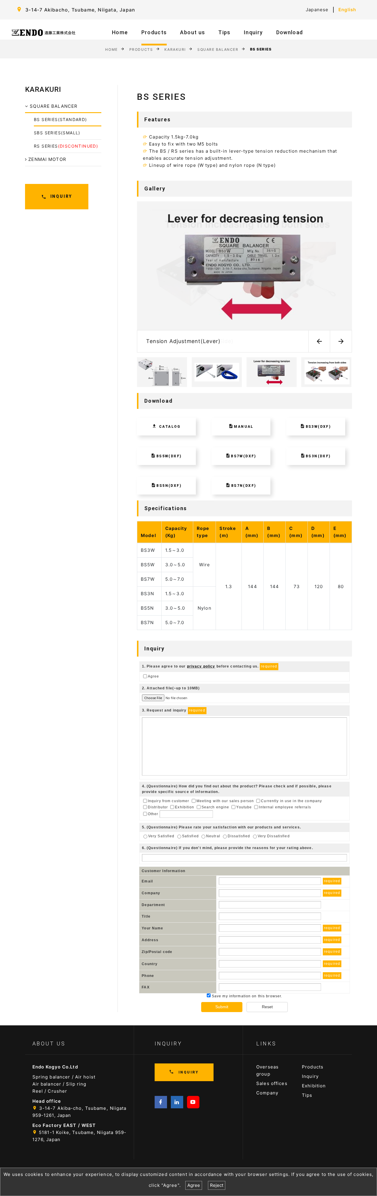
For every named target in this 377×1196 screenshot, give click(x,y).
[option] (244, 277)
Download (289, 32)
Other (153, 814)
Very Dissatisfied (274, 836)
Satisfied (190, 836)
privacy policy (201, 666)
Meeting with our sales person (225, 801)
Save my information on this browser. (246, 996)
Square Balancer (217, 49)
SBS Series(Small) (57, 132)
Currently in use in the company (291, 801)
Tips (224, 32)
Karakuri (175, 49)
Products (154, 32)
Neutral (213, 836)
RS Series (66, 146)
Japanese (317, 9)
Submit (221, 1006)
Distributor (158, 807)
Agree (153, 676)
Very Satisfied (161, 836)
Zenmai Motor (46, 159)
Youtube (244, 807)
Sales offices (271, 1083)
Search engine (215, 807)
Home (120, 32)
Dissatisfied (239, 836)
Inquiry (253, 32)
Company (267, 1093)
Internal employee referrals (285, 807)
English (347, 9)
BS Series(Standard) (60, 119)
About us (192, 32)
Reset (267, 1006)
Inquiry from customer (168, 801)
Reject (216, 1185)
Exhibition (184, 807)
